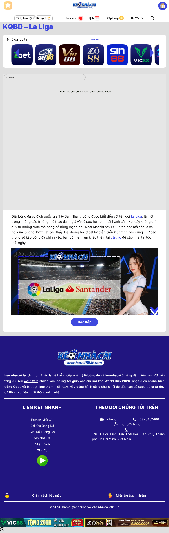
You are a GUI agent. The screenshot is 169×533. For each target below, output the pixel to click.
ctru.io (116, 237)
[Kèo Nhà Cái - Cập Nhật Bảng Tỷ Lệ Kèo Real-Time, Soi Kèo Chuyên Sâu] (84, 6)
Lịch (91, 18)
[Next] (152, 53)
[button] (152, 18)
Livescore (70, 18)
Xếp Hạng (113, 18)
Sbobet (10, 77)
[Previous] (17, 53)
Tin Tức (135, 18)
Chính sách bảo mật (46, 495)
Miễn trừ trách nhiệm (131, 495)
